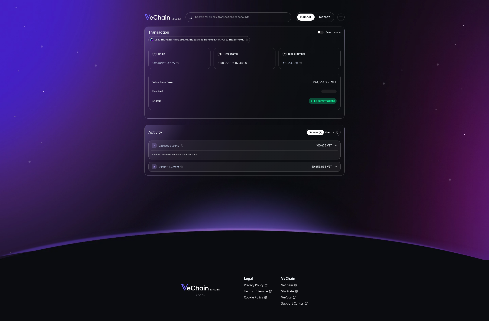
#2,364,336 (290, 63)
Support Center (292, 303)
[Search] (190, 17)
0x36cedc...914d (169, 145)
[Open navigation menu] (341, 17)
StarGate (287, 291)
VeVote (286, 297)
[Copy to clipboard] (247, 40)
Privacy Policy (253, 285)
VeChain (287, 285)
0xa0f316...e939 (169, 167)
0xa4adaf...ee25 (163, 63)
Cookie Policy (253, 297)
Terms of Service (256, 291)
